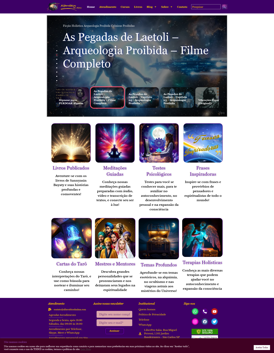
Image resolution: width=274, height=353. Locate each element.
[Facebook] (204, 321)
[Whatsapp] (195, 311)
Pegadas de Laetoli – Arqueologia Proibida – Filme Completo (136, 50)
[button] (56, 46)
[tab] (57, 50)
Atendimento (107, 6)
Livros (138, 6)
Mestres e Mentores (115, 263)
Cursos (125, 6)
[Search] (224, 6)
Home (91, 6)
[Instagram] (195, 321)
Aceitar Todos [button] (262, 347)
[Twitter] (214, 321)
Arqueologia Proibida (97, 25)
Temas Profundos (159, 264)
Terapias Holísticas (202, 262)
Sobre (165, 6)
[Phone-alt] (204, 311)
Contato (182, 6)
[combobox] (206, 6)
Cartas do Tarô (71, 263)
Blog (150, 6)
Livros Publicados (71, 167)
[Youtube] (214, 311)
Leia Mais (86, 349)
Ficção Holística (73, 25)
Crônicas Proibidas (123, 25)
